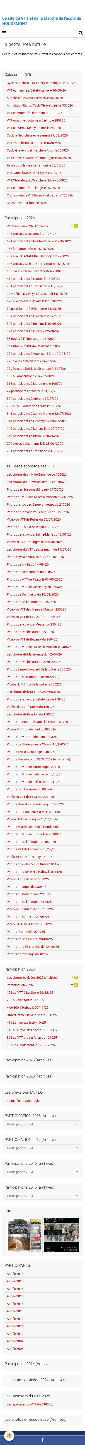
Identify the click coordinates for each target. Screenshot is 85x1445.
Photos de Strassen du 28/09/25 (30, 939)
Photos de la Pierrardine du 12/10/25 (33, 946)
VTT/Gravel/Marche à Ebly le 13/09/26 (34, 173)
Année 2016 (15, 1289)
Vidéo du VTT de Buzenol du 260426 (32, 639)
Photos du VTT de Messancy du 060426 (35, 587)
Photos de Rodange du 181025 (28, 954)
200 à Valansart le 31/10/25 (26, 1000)
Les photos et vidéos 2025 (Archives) (42, 977)
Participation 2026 (42, 985)
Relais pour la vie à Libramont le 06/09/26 (36, 165)
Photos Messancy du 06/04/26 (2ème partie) (38, 759)
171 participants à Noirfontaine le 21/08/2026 (39, 241)
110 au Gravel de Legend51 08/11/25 (33, 1030)
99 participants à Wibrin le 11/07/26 (32, 391)
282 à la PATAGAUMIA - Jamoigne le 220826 (38, 256)
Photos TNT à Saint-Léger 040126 (30, 752)
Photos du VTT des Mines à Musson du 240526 (40, 497)
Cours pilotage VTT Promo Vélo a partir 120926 (40, 195)
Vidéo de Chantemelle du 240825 (30, 909)
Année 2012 (15, 1319)
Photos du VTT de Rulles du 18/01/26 (33, 782)
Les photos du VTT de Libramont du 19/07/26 (39, 549)
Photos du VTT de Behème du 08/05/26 (34, 774)
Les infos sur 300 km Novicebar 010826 (34, 346)
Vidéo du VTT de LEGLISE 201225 (30, 797)
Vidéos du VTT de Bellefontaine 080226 (34, 684)
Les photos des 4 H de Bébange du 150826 (37, 474)
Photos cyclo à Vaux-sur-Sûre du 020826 (35, 557)
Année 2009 (15, 1341)
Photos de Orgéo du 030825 (26, 887)
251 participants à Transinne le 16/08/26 (35, 286)
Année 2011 (15, 1326)
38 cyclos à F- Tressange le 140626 (31, 338)
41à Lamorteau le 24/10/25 (26, 1022)
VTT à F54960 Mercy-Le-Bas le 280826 (34, 128)
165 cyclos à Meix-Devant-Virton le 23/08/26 (38, 264)
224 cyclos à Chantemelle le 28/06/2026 (35, 443)
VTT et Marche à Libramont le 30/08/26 (34, 113)
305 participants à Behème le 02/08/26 (34, 323)
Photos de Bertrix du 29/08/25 (28, 917)
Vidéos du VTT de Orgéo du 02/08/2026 (35, 542)
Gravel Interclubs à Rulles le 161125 (32, 1015)
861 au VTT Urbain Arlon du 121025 (32, 1037)
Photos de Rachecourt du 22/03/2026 (33, 662)
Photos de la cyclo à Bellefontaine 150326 (36, 699)
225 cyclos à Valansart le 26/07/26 (31, 361)
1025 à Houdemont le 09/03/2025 (31, 1045)
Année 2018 (15, 1274)
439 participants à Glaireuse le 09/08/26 (35, 316)
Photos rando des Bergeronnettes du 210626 (38, 504)
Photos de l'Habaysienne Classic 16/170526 (37, 744)
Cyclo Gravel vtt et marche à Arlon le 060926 (38, 150)
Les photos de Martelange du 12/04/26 (34, 654)
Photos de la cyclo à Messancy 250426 (34, 624)
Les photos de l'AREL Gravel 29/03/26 (33, 692)
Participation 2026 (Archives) (42, 226)
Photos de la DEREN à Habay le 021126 (34, 872)
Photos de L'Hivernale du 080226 (30, 789)
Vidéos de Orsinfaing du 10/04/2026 (32, 819)
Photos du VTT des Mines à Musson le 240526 (39, 647)
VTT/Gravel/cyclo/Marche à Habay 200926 (37, 180)
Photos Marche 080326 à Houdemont (33, 827)
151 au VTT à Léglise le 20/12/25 (30, 992)
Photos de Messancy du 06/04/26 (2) (33, 677)
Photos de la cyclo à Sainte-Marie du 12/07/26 (39, 534)
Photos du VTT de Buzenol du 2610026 (34, 834)
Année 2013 (15, 1311)
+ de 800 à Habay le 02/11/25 (28, 1007)
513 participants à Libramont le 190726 (34, 383)
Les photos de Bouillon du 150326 (30, 714)
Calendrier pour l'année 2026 (27, 203)
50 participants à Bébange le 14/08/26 (34, 308)
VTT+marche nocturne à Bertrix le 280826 (36, 120)
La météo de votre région (24, 1100)
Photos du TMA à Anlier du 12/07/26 (32, 527)
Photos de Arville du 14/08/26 (28, 564)
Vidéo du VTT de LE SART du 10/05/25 (34, 617)
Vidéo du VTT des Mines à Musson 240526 (36, 609)
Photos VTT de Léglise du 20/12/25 (31, 849)
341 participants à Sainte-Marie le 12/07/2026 (39, 413)
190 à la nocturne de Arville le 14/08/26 (34, 301)
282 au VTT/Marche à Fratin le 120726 (34, 406)
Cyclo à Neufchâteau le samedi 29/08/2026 (37, 135)
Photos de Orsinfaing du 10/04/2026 (33, 594)
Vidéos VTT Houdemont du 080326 (31, 729)
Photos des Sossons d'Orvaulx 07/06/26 (35, 489)
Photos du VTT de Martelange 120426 (33, 767)
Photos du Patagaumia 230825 (29, 894)
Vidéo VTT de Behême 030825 (28, 879)
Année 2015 (15, 1296)
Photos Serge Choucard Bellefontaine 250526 (39, 669)
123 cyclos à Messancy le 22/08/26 (31, 234)
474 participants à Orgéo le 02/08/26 (33, 331)
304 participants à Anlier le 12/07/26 (32, 398)
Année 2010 (15, 1334)
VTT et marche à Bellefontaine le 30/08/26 (36, 90)
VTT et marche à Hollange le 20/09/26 (33, 188)
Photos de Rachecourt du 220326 (30, 632)
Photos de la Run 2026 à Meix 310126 (33, 812)
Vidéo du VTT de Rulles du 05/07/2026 (34, 519)
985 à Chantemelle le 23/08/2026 (30, 249)
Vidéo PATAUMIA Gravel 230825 (29, 924)
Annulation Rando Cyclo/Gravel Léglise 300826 (40, 105)
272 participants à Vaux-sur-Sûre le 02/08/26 (38, 353)
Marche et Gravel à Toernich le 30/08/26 (35, 98)
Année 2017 (15, 1281)
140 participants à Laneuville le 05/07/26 (35, 428)
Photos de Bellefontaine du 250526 (31, 602)
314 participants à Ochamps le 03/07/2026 (37, 421)
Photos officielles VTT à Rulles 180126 (33, 864)
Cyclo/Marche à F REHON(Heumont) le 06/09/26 (41, 83)
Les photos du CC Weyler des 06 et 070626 (36, 482)
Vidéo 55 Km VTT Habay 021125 (29, 857)
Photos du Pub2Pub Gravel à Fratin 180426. (38, 722)
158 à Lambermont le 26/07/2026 (31, 376)
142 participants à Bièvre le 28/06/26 (33, 436)
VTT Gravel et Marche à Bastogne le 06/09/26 (39, 158)
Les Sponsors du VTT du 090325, (30, 1404)
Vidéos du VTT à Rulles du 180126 (30, 707)
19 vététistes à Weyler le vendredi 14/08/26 (37, 293)
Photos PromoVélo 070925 (26, 932)
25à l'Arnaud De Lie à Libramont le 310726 (36, 368)
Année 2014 (15, 1304)
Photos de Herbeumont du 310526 (31, 572)
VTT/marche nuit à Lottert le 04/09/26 (34, 143)
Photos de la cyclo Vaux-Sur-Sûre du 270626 (38, 512)
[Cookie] (9, 1436)
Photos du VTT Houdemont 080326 (32, 737)
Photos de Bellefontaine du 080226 (31, 842)
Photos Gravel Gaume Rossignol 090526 (35, 804)
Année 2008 (15, 1349)
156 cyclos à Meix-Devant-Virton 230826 (35, 271)
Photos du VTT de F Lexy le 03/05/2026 (34, 579)
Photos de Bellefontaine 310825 (29, 902)
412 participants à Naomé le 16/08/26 (34, 279)
